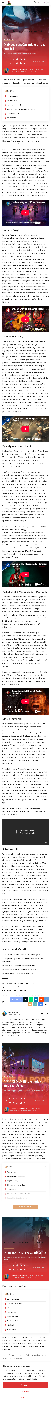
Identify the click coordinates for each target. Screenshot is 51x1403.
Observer (10, 1308)
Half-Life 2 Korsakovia (15, 1303)
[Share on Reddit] (24, 59)
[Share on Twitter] (13, 59)
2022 (15, 983)
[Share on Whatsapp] (17, 59)
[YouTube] (42, 1013)
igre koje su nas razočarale (12, 987)
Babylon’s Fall (11, 118)
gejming (27, 983)
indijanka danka (29, 987)
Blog (14, 31)
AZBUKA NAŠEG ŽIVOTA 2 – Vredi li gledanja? (24, 954)
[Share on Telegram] (10, 63)
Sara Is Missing (12, 1316)
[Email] (13, 63)
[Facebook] (39, 1013)
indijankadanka (18, 69)
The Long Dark (12, 1321)
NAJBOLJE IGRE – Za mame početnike (20, 969)
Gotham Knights (13, 96)
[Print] (21, 63)
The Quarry (11, 1329)
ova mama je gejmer (9, 990)
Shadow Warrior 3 (14, 100)
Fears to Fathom (13, 1299)
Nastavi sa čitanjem (25, 1207)
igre (32, 983)
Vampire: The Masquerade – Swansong (21, 109)
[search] (35, 2)
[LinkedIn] (48, 1013)
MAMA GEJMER (9, 40)
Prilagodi (25, 1391)
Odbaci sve (25, 1398)
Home (7, 31)
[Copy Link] (17, 63)
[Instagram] (45, 1013)
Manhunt (10, 1325)
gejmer (20, 983)
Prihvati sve (25, 1385)
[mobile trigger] (4, 2)
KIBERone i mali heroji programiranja (20, 965)
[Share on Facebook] (10, 59)
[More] (24, 63)
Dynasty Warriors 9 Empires (17, 105)
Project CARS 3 (12, 1181)
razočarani (22, 990)
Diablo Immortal (13, 113)
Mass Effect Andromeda (16, 1176)
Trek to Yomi (11, 1172)
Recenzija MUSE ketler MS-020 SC (19, 973)
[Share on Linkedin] (21, 59)
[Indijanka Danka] (8, 2)
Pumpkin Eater (12, 1312)
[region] (25, 1382)
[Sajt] (36, 1013)
